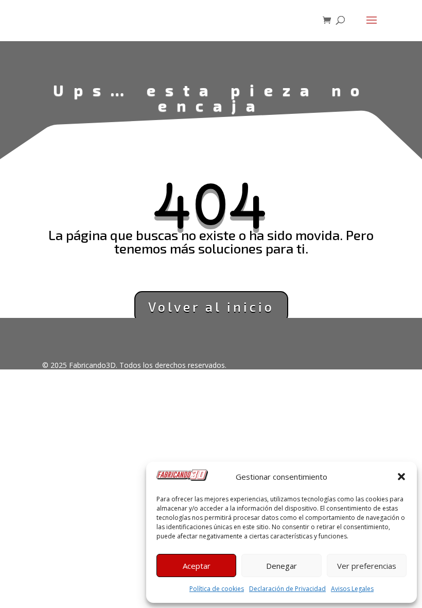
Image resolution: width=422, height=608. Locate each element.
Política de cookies (216, 588)
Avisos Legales (352, 588)
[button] (401, 476)
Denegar (281, 566)
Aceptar (196, 566)
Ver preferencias (366, 566)
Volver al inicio (211, 306)
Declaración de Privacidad (287, 588)
